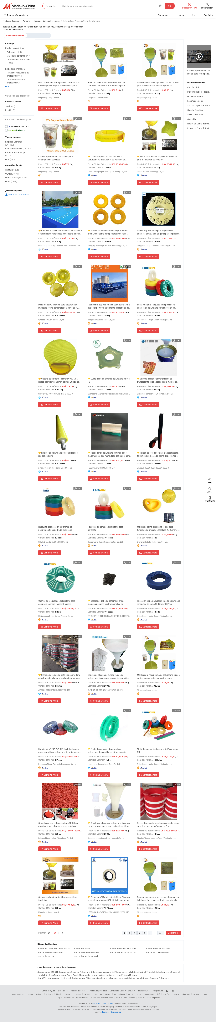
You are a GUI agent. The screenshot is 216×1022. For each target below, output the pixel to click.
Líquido (10, 110)
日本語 (58, 994)
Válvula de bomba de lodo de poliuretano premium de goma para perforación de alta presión (108, 232)
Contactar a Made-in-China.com (122, 991)
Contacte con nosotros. (19, 194)
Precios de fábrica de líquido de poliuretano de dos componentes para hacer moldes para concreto (59, 84)
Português (98, 994)
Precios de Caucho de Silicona (123, 952)
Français (68, 994)
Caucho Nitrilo (193, 87)
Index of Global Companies (149, 997)
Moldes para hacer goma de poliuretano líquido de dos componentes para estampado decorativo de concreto (158, 676)
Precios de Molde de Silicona (86, 952)
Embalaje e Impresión (15, 68)
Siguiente (172, 932)
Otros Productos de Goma (19, 61)
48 (61, 932)
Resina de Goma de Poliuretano (201, 128)
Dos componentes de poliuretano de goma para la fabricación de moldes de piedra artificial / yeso (158, 899)
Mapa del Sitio (144, 991)
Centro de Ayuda (48, 991)
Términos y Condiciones (111, 1012)
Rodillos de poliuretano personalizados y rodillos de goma (58, 454)
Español (77, 994)
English (30, 994)
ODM (12, 170)
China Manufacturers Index (102, 997)
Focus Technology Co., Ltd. (102, 1003)
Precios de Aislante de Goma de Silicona (54, 948)
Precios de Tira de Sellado (157, 952)
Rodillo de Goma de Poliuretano (201, 123)
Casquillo (191, 119)
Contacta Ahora (51, 108)
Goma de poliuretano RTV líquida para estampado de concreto (55, 158)
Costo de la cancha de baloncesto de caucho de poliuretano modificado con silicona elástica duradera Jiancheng (60, 232)
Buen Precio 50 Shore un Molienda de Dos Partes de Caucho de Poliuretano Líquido (106, 84)
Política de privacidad (98, 991)
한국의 (130, 994)
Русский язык (119, 994)
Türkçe (176, 994)
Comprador (163, 15)
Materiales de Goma (18, 55)
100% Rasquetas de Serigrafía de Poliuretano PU (157, 750)
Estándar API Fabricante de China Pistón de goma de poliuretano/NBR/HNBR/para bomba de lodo (109, 899)
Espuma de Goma (195, 100)
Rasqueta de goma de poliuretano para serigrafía (105, 528)
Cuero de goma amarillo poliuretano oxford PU (109, 380)
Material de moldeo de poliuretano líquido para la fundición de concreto (157, 158)
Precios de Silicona (81, 948)
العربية (139, 994)
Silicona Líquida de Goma (198, 105)
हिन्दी (158, 994)
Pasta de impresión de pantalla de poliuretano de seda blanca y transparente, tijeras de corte (107, 751)
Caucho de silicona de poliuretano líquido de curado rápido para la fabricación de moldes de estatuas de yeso (109, 825)
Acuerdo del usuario (79, 991)
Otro (7, 86)
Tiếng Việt (186, 994)
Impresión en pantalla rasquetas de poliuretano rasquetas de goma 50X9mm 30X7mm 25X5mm (158, 602)
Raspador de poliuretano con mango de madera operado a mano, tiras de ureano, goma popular (109, 454)
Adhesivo (14, 52)
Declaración (63, 991)
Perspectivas (158, 991)
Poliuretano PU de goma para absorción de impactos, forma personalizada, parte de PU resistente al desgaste (58, 306)
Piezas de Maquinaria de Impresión (18, 74)
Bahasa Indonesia (200, 994)
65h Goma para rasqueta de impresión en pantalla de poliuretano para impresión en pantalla (156, 306)
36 (55, 933)
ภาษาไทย (166, 994)
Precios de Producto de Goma (123, 948)
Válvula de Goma (195, 114)
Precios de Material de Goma (50, 952)
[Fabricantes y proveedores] (19, 6)
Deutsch (87, 994)
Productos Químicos (14, 48)
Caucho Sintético (195, 110)
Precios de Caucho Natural (85, 956)
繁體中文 (49, 994)
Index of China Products (125, 997)
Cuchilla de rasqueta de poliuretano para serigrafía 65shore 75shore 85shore (56, 602)
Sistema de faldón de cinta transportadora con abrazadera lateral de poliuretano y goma (59, 676)
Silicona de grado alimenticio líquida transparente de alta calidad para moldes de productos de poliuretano (157, 380)
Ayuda (181, 15)
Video (79, 118)
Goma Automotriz (195, 96)
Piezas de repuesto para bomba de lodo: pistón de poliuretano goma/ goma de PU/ (158, 824)
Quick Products (82, 997)
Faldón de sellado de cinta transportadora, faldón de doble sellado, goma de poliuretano (158, 454)
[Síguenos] (167, 991)
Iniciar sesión (207, 7)
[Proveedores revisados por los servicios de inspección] (18, 126)
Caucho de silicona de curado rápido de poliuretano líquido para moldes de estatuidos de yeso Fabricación (108, 676)
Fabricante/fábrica (18, 148)
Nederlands (149, 994)
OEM (12, 173)
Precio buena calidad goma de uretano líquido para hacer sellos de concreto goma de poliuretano (158, 84)
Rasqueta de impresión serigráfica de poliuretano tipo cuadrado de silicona (55, 528)
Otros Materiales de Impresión (16, 81)
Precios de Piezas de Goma (157, 948)
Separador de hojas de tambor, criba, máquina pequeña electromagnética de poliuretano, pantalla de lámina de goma (106, 602)
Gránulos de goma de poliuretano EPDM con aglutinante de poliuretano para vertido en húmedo (58, 825)
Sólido (10, 106)
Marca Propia (16, 177)
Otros (11, 181)
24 (49, 932)
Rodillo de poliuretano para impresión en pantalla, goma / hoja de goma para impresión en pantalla (158, 232)
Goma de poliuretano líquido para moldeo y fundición (57, 899)
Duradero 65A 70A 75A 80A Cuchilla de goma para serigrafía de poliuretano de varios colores (59, 750)
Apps (194, 15)
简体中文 (39, 994)
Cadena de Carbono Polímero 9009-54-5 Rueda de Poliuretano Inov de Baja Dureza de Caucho (58, 380)
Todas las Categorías (16, 15)
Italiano (108, 994)
